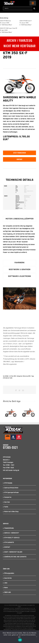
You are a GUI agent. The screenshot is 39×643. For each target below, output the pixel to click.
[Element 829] (8, 2)
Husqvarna (7, 497)
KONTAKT (7, 547)
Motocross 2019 (26, 376)
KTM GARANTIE (9, 542)
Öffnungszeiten (9, 573)
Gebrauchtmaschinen (11, 488)
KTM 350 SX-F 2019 (7, 378)
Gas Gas (7, 502)
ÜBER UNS (7, 592)
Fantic (6, 507)
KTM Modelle (8, 483)
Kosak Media (11, 608)
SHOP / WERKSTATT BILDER (13, 552)
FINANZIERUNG (9, 528)
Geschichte (8, 578)
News (6, 587)
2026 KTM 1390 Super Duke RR (8, 28)
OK (20, 640)
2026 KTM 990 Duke (5, 21)
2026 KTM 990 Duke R (26, 21)
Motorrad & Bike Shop (11, 511)
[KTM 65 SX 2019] (28, 411)
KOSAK (6, 376)
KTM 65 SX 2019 (28, 408)
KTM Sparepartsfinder (11, 492)
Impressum (6, 605)
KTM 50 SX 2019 (10, 408)
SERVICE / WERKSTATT (11, 533)
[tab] (19, 219)
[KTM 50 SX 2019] (10, 411)
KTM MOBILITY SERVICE (12, 538)
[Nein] (37, 637)
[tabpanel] (19, 241)
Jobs (5, 583)
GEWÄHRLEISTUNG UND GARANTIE (15, 557)
